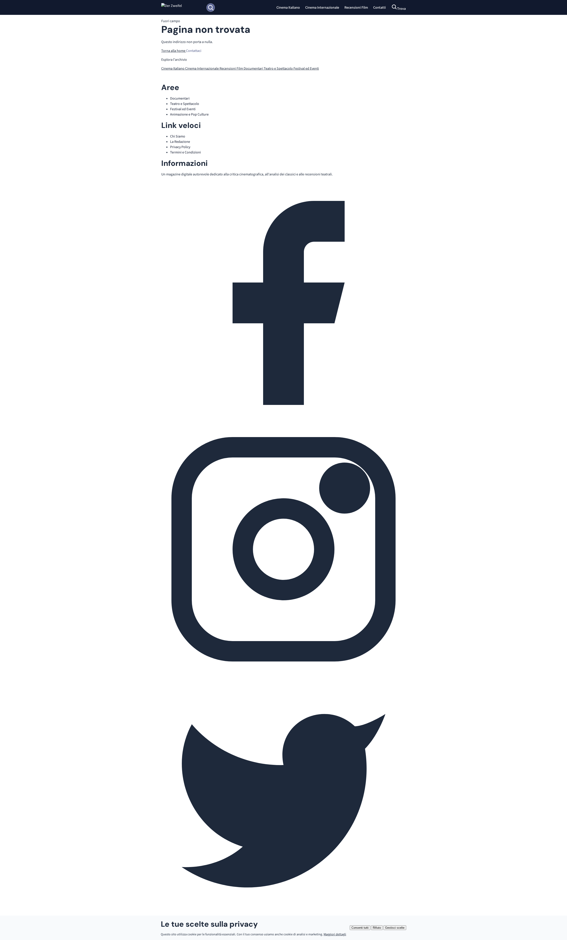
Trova (401, 8)
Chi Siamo (177, 136)
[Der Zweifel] (182, 7)
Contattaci (193, 50)
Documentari (254, 68)
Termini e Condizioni (185, 152)
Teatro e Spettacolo (278, 68)
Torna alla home (173, 50)
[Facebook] (283, 424)
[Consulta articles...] (210, 7)
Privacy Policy (180, 147)
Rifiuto (377, 927)
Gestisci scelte (394, 927)
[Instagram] (283, 670)
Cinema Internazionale (322, 7)
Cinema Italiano (288, 7)
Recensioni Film (356, 7)
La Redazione (180, 141)
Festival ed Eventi (306, 68)
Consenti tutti (360, 927)
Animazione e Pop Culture (189, 114)
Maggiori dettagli (335, 934)
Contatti (379, 7)
